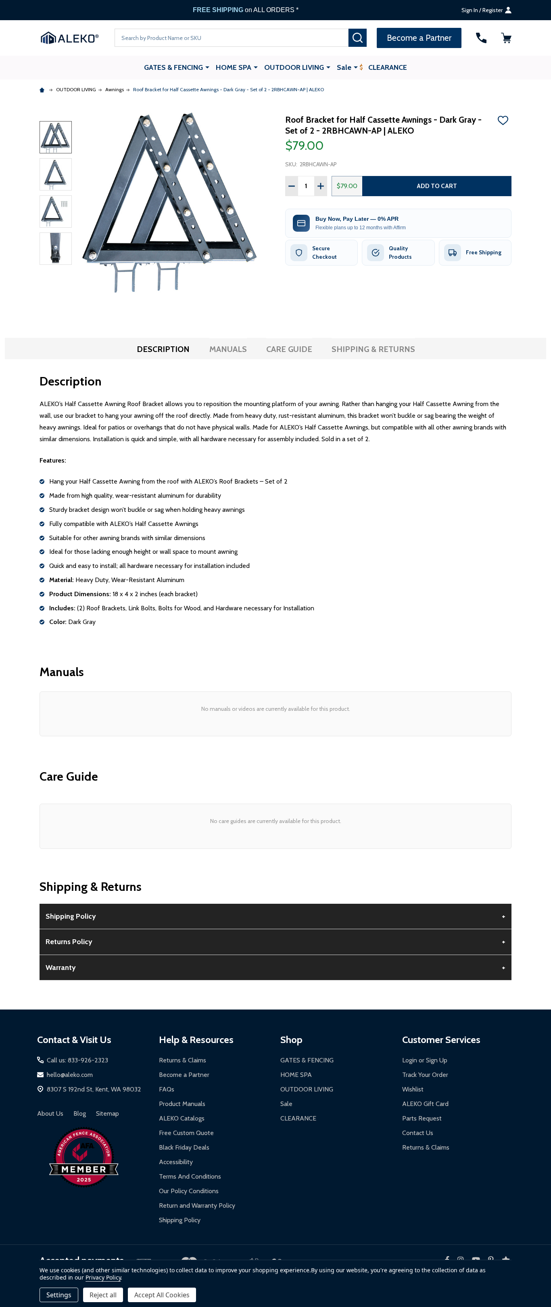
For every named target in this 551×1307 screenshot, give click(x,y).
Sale (344, 67)
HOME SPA (233, 67)
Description (163, 349)
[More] (207, 67)
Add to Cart (437, 186)
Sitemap (107, 1113)
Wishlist (413, 1089)
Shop (291, 1039)
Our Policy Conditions (189, 1191)
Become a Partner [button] (419, 38)
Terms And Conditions (190, 1176)
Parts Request (422, 1118)
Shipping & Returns (373, 349)
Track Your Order (425, 1075)
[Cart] (506, 38)
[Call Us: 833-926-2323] (481, 38)
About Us (50, 1113)
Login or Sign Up (424, 1060)
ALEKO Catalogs (182, 1118)
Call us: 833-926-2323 (77, 1060)
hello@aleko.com (70, 1075)
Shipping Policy (179, 1220)
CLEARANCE (387, 67)
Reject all (103, 1294)
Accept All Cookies (162, 1294)
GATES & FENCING (173, 67)
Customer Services (441, 1039)
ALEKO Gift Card (425, 1104)
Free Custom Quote (186, 1133)
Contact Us (417, 1133)
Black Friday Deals (184, 1147)
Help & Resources (196, 1039)
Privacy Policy (103, 1277)
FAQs (166, 1089)
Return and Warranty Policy (197, 1205)
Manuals (228, 349)
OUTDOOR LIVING (294, 67)
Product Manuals (182, 1104)
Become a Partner (184, 1075)
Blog (79, 1113)
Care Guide (289, 349)
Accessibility (176, 1162)
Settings (58, 1294)
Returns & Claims (182, 1060)
